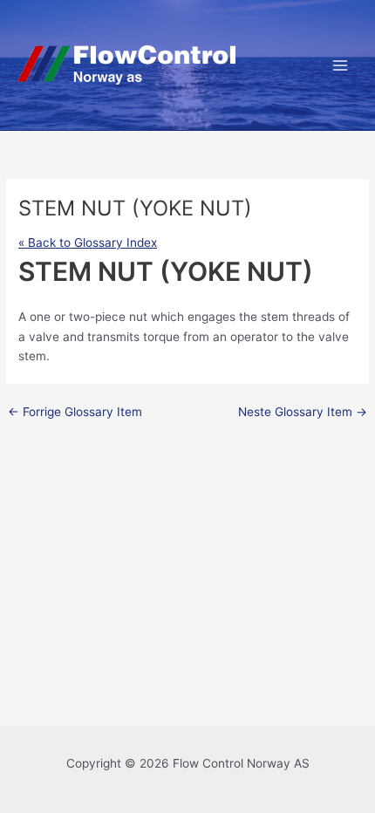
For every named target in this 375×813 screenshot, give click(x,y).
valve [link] (44, 337)
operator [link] (254, 337)
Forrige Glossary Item (75, 412)
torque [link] (161, 337)
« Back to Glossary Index (87, 242)
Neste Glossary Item (302, 412)
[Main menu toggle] (340, 65)
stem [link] (275, 317)
